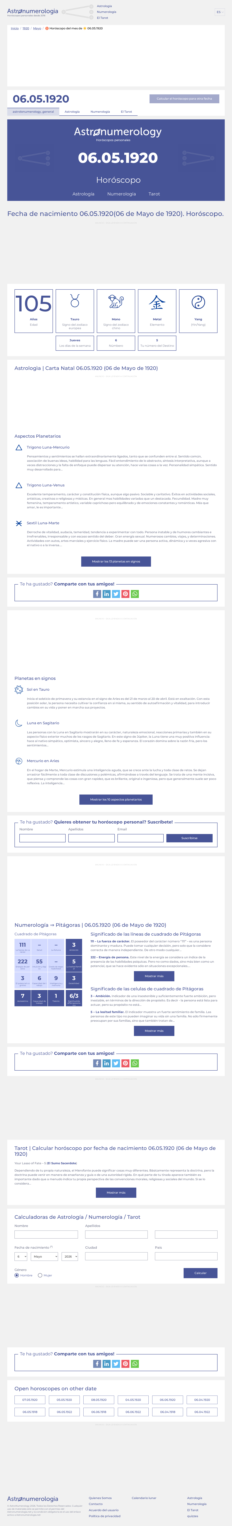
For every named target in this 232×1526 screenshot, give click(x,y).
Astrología (104, 6)
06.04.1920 (202, 1400)
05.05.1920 (64, 1400)
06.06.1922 (133, 1412)
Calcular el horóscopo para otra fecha (184, 98)
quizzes (192, 1516)
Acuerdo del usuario (104, 1510)
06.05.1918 (30, 1412)
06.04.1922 (202, 1412)
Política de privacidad (105, 1516)
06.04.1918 (167, 1412)
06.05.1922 (64, 1412)
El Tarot (102, 18)
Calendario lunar (144, 1498)
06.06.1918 (98, 1412)
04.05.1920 (133, 1400)
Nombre (26, 829)
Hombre (26, 1275)
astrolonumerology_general (33, 111)
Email (122, 829)
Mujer (48, 1275)
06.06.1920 (167, 1400)
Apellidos (75, 829)
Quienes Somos (100, 1498)
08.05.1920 (99, 1400)
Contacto (96, 1504)
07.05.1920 (30, 1400)
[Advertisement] (116, 57)
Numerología (106, 12)
